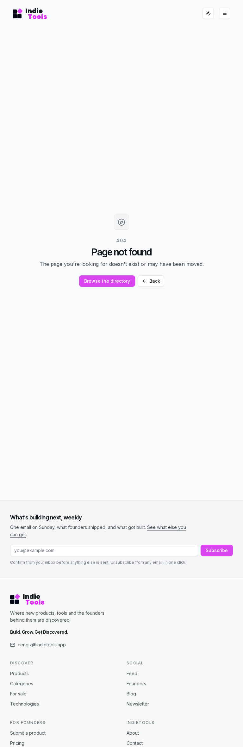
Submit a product (28, 733)
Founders (136, 683)
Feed (132, 673)
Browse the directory (107, 281)
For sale (18, 693)
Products (19, 673)
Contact (135, 743)
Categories (21, 683)
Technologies (24, 703)
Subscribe (217, 550)
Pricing (17, 743)
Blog (131, 693)
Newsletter (138, 703)
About (133, 733)
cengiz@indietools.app (42, 644)
